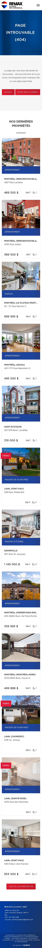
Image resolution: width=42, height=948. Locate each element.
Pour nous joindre (28, 92)
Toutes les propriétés (21, 886)
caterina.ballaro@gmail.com (22, 919)
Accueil (8, 92)
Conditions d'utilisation (24, 940)
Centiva (26, 945)
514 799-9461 (14, 917)
